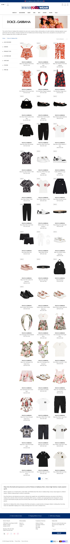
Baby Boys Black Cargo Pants (60, 417)
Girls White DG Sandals (43, 389)
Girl (34, 12)
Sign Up (59, 533)
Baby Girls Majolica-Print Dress (27, 63)
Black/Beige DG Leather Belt (59, 224)
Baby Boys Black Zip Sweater (26, 144)
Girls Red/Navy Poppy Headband (43, 91)
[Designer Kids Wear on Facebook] (11, 533)
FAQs (37, 528)
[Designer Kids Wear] (35, 8)
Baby (29, 12)
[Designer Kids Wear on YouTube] (14, 533)
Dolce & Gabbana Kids (12, 38)
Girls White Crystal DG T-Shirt (60, 362)
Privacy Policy (17, 541)
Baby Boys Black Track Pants (43, 144)
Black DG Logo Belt (43, 279)
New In (14, 12)
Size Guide (38, 527)
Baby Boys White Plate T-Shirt (43, 417)
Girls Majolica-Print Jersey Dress (26, 91)
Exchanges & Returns (40, 524)
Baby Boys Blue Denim (43, 444)
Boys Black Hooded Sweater (60, 199)
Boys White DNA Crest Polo (60, 472)
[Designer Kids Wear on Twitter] (4, 533)
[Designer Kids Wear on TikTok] (7, 533)
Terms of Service (25, 541)
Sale (56, 12)
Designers (22, 12)
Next (46, 478)
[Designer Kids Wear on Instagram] (18, 533)
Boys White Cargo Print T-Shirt (60, 444)
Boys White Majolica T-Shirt (43, 199)
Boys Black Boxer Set (27, 252)
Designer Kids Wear (10, 541)
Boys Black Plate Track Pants (26, 224)
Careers (21, 526)
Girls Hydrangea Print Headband (27, 334)
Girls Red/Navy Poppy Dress (59, 91)
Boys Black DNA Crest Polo (43, 472)
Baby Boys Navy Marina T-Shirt (27, 171)
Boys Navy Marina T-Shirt (26, 199)
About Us (21, 523)
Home (50, 12)
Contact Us (21, 524)
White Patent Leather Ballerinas (60, 307)
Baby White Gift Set (43, 252)
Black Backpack (59, 279)
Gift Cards (38, 526)
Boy (39, 12)
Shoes (44, 12)
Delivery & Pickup (39, 523)
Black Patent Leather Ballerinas (60, 116)
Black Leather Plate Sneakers (26, 307)
